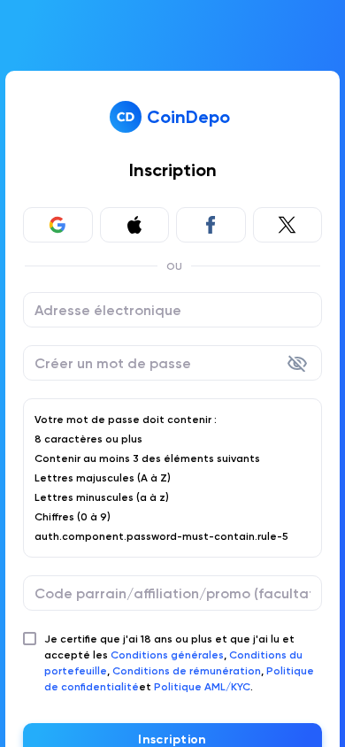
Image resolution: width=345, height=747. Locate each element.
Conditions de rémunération (186, 671)
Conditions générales (167, 655)
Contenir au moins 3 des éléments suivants (147, 458)
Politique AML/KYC (202, 687)
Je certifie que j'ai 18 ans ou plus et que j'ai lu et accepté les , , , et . (179, 663)
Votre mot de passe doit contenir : (125, 419)
